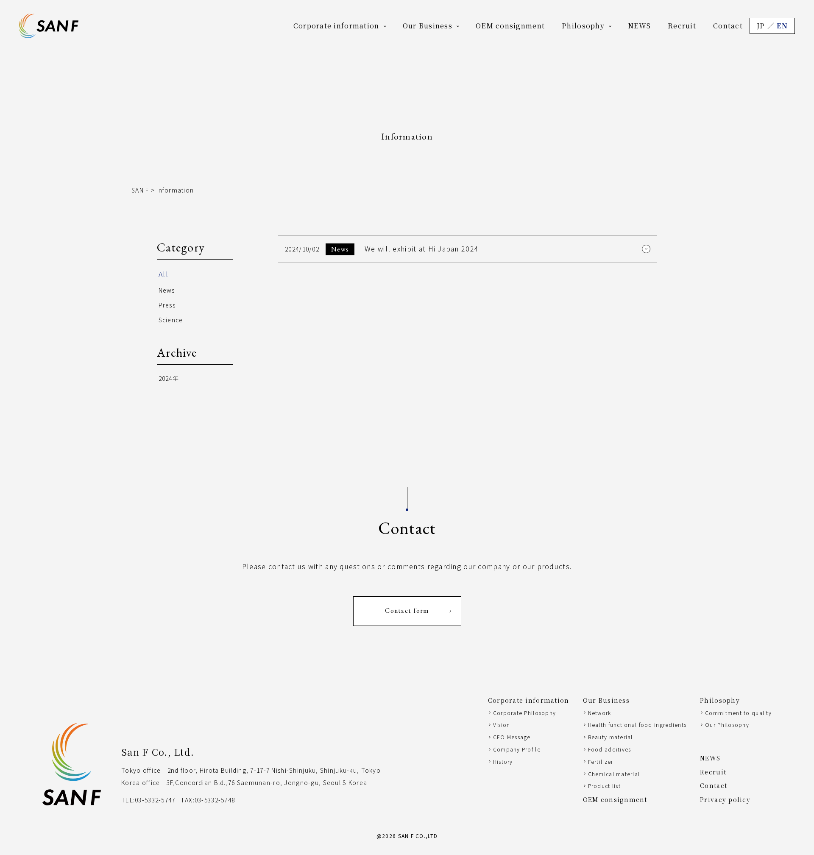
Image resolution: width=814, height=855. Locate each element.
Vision (501, 724)
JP (761, 26)
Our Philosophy (727, 724)
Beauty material (610, 736)
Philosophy (583, 26)
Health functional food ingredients (637, 724)
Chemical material (614, 773)
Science (171, 320)
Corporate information (336, 26)
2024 (166, 378)
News (167, 290)
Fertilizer (600, 761)
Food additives (609, 749)
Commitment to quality (738, 712)
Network (599, 712)
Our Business (427, 26)
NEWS (639, 26)
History (503, 761)
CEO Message (512, 736)
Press (167, 305)
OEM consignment (510, 26)
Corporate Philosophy (524, 712)
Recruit (682, 26)
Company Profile (517, 749)
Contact (728, 26)
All (163, 274)
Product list (604, 785)
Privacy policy (725, 799)
